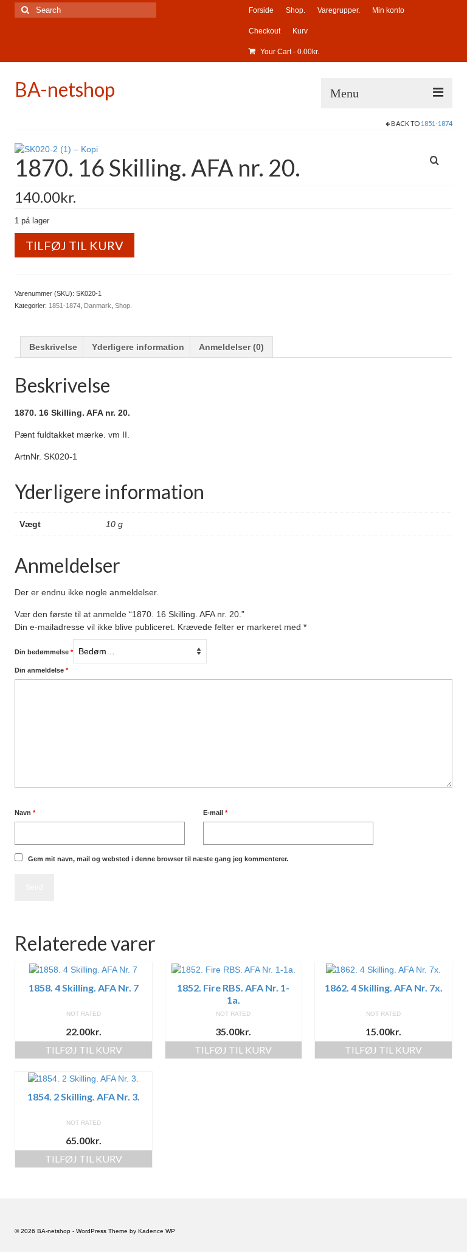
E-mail (215, 812)
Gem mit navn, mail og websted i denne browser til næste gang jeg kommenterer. (158, 858)
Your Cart (288, 51)
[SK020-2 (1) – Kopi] (56, 148)
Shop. (123, 305)
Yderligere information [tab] (138, 347)
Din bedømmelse (44, 652)
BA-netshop (65, 89)
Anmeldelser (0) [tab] (231, 347)
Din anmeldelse (41, 670)
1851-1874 (436, 123)
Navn (25, 812)
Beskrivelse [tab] (53, 347)
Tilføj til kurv (74, 245)
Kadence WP (156, 1231)
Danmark (97, 305)
